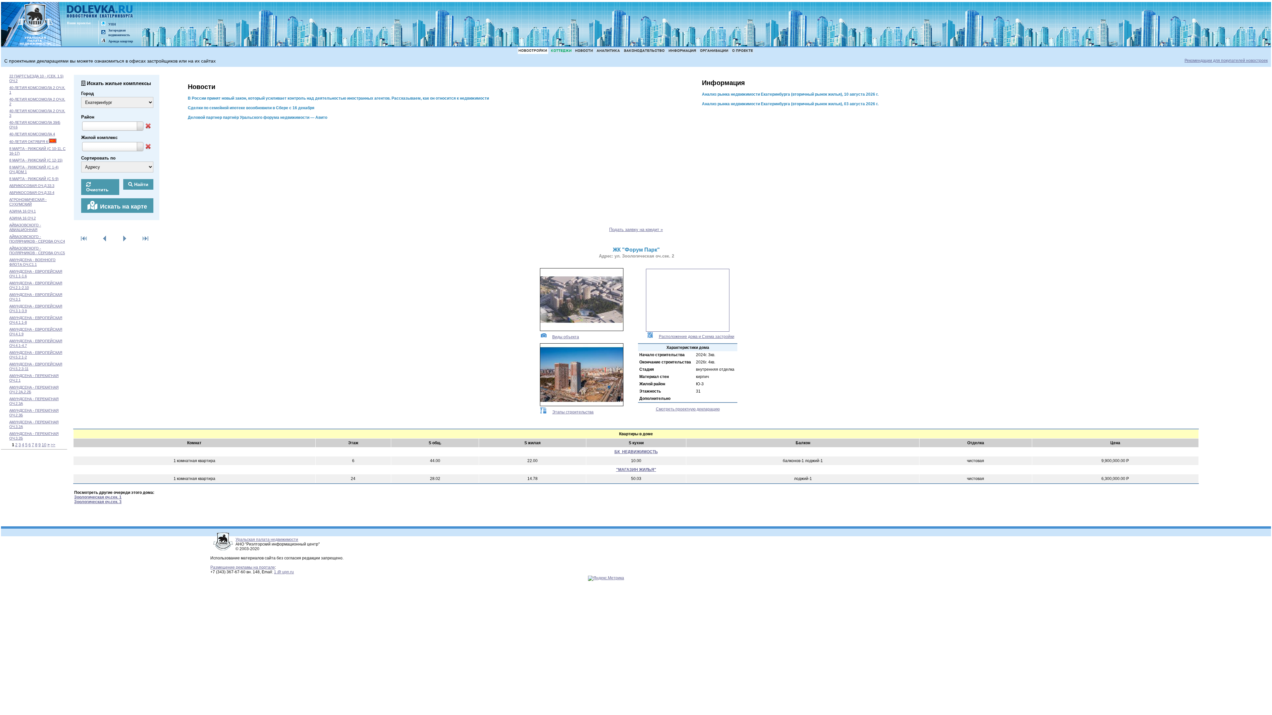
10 (44, 445)
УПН (112, 24)
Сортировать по (98, 158)
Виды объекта (565, 337)
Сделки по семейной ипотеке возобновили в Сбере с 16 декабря (251, 108)
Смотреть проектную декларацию (688, 409)
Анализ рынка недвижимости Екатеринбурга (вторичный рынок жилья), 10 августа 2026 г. (790, 94)
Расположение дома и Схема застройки (696, 336)
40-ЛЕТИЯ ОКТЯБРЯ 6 (29, 142)
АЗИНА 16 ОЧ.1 (22, 211)
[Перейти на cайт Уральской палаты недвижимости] (103, 24)
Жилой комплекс (99, 137)
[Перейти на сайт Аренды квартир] (103, 40)
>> (53, 445)
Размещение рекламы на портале (242, 567)
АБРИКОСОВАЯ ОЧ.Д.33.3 (31, 186)
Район (87, 117)
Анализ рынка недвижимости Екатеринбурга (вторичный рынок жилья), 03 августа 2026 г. (790, 104)
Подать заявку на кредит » (636, 229)
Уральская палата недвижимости (267, 539)
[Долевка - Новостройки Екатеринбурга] (100, 12)
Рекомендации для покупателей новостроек (1226, 60)
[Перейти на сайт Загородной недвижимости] (103, 32)
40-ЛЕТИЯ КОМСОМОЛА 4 (32, 134)
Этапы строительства (573, 412)
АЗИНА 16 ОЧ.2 (22, 218)
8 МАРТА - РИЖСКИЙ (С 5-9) (34, 179)
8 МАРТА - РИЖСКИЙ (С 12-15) (36, 160)
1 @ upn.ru (284, 572)
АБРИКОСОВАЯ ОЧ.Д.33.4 (31, 193)
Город (87, 93)
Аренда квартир (120, 41)
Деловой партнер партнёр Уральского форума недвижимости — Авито (257, 117)
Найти (140, 184)
